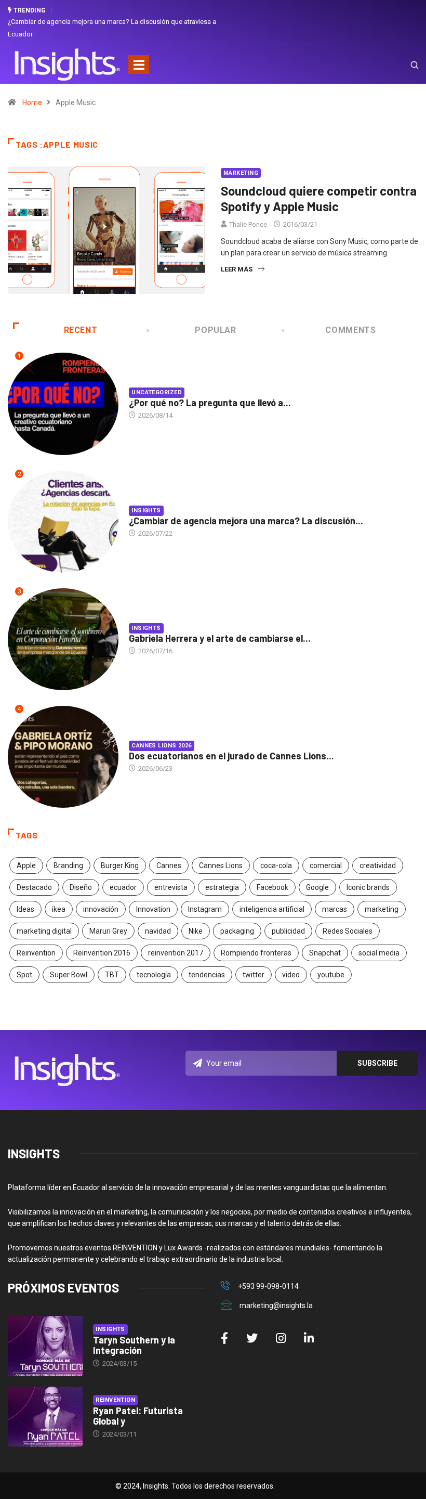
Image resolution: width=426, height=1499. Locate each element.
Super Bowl (68, 975)
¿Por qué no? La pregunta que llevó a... (210, 402)
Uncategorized (156, 392)
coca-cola (276, 865)
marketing (381, 909)
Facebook (272, 887)
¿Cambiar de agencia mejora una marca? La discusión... (246, 520)
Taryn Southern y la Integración (134, 1345)
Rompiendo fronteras (256, 953)
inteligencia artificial (271, 909)
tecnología (154, 975)
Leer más (236, 269)
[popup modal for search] (401, 64)
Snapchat (325, 953)
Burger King (120, 865)
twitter (253, 975)
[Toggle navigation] (138, 64)
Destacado (34, 887)
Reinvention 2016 (101, 953)
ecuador (123, 887)
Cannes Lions (221, 865)
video (291, 975)
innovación (100, 909)
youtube (330, 975)
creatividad (378, 865)
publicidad (288, 931)
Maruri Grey (108, 931)
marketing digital (44, 931)
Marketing (240, 173)
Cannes (168, 865)
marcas (334, 909)
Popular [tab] (215, 330)
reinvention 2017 (175, 953)
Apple (26, 865)
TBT (112, 975)
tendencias (207, 975)
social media (379, 953)
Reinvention (36, 953)
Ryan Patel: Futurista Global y (138, 1416)
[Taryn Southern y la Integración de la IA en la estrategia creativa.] (45, 1346)
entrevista (171, 887)
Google (317, 887)
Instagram (205, 909)
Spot (24, 975)
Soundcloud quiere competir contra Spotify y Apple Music (319, 198)
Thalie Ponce (248, 224)
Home (32, 102)
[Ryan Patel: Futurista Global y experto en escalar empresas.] (45, 1417)
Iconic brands (368, 887)
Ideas (25, 909)
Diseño (81, 887)
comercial (326, 865)
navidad (158, 931)
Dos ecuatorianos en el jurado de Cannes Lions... (231, 755)
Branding (68, 865)
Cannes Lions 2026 (161, 745)
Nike (196, 931)
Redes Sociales (347, 931)
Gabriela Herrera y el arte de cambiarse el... (220, 638)
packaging (237, 931)
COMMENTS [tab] (350, 330)
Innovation (153, 909)
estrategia (222, 887)
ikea (58, 909)
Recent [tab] (81, 330)
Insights (146, 510)
